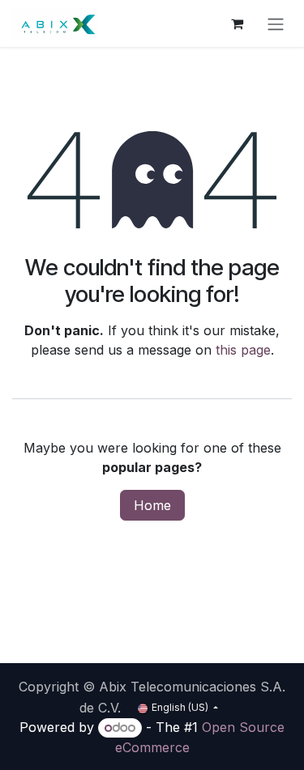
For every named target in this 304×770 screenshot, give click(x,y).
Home (152, 505)
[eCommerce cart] (237, 23)
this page (243, 350)
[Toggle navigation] (275, 23)
